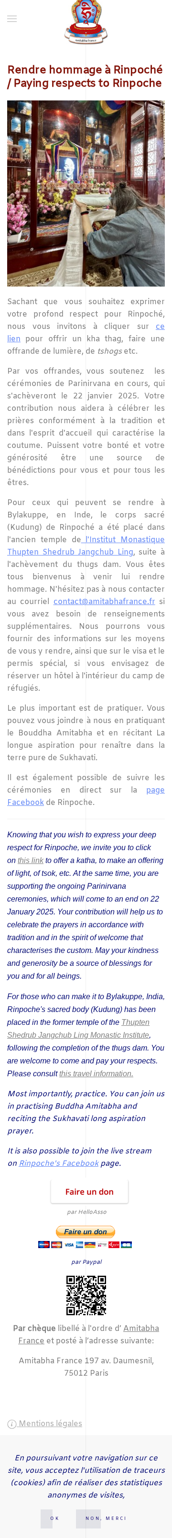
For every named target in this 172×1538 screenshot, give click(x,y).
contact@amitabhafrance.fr (104, 602)
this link (30, 860)
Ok (55, 1519)
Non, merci (106, 1519)
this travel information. (96, 1074)
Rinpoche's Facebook (58, 1164)
